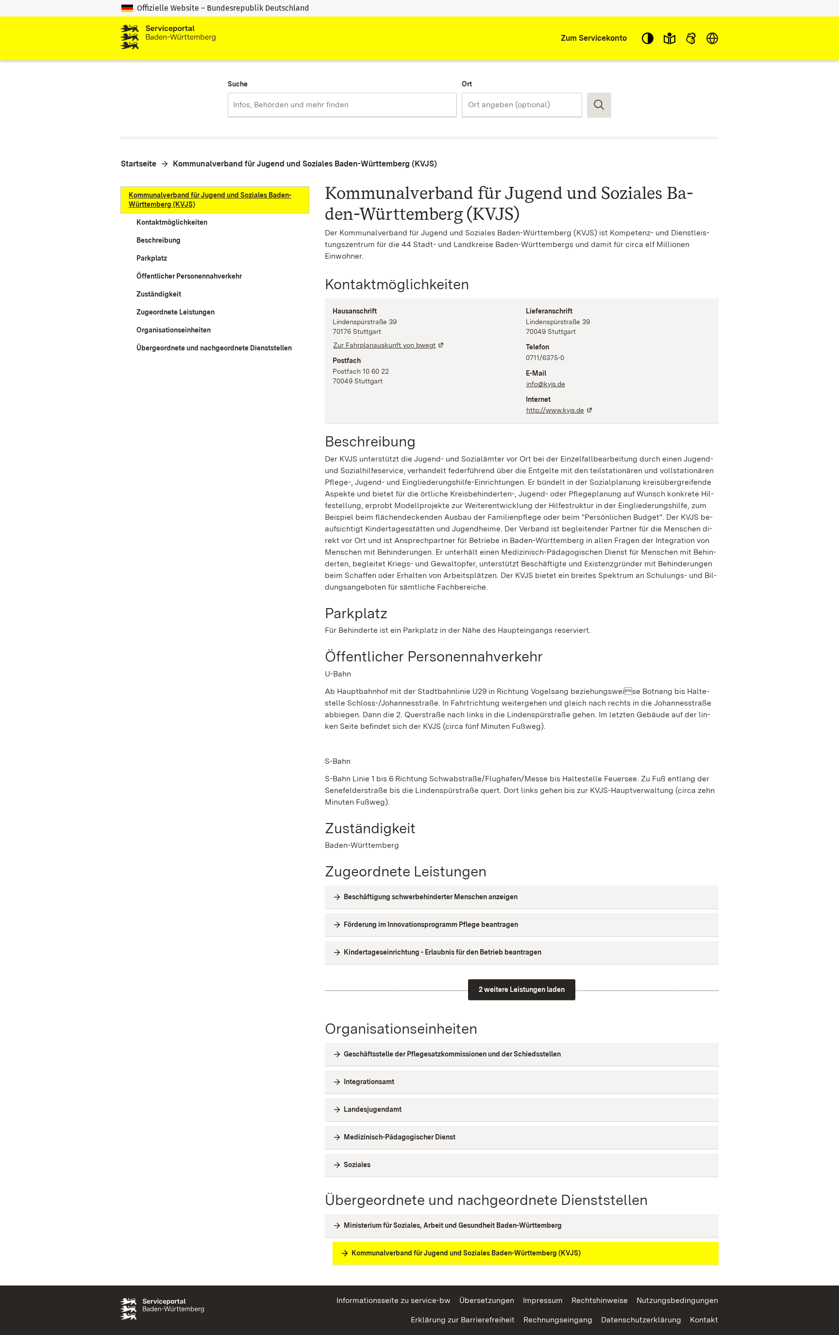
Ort (467, 84)
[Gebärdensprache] (691, 38)
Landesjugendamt (373, 1109)
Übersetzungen (486, 1300)
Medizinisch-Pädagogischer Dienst (399, 1137)
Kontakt (704, 1319)
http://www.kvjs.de (559, 410)
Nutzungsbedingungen (677, 1300)
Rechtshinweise (599, 1300)
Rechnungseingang (557, 1319)
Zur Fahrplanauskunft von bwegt (389, 345)
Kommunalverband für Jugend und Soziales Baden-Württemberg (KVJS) (305, 163)
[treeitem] (214, 200)
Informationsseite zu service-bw (393, 1300)
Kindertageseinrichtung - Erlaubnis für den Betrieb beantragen (442, 952)
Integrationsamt (369, 1082)
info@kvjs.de (545, 384)
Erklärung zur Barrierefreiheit (463, 1319)
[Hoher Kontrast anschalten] (648, 38)
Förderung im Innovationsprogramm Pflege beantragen (431, 924)
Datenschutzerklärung (641, 1319)
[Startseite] (168, 38)
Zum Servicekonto (594, 38)
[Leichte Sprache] (669, 38)
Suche (238, 84)
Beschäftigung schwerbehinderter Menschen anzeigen (431, 897)
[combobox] (342, 105)
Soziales (357, 1165)
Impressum (543, 1300)
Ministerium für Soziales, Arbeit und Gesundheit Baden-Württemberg (453, 1225)
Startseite (138, 163)
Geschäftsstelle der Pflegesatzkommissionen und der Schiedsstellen (452, 1054)
